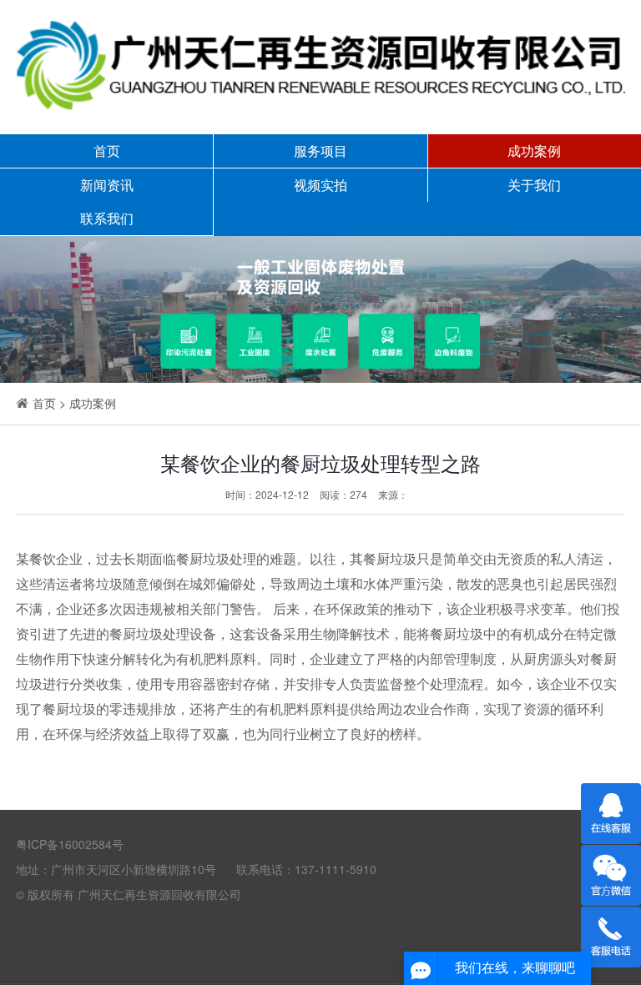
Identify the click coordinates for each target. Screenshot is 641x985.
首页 (106, 150)
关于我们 (534, 184)
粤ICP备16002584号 (70, 844)
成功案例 (534, 150)
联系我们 (107, 218)
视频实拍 (320, 184)
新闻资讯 (107, 184)
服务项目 (320, 150)
